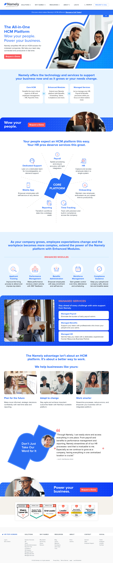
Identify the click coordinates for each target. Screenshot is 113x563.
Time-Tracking (68, 207)
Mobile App (28, 190)
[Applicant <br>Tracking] (13, 269)
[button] (88, 5)
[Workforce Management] (78, 269)
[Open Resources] (58, 5)
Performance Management (35, 277)
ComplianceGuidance (99, 277)
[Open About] (69, 5)
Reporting (47, 207)
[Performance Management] (35, 269)
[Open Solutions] (30, 5)
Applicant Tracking (13, 277)
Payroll (57, 158)
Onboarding (85, 190)
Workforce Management (78, 277)
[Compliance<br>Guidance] (99, 269)
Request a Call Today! (73, 12)
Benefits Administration (56, 277)
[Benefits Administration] (56, 269)
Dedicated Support (32, 165)
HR (83, 165)
